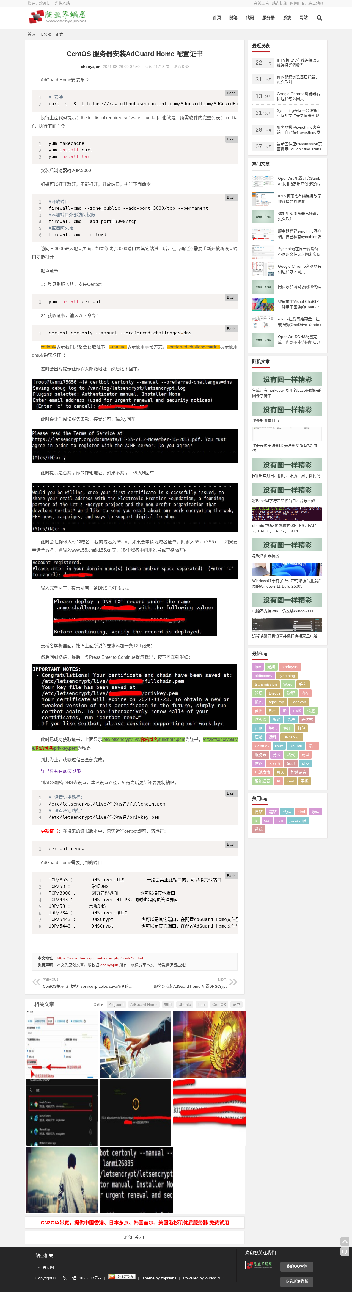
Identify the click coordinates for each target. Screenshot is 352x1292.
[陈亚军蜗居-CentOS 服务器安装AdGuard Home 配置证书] (58, 21)
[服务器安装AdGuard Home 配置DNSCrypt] (208, 1105)
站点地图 (316, 3)
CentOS (219, 1004)
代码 (250, 17)
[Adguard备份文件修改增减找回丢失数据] (61, 1105)
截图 (259, 711)
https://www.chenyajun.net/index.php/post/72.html (100, 958)
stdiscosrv (263, 675)
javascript (298, 820)
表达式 (307, 719)
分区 (276, 754)
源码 (315, 811)
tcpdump (276, 702)
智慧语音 (298, 772)
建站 (273, 811)
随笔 (233, 17)
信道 (311, 711)
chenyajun (91, 66)
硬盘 (305, 754)
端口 (168, 1004)
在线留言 (261, 3)
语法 (291, 719)
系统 (287, 17)
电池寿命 (262, 772)
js (256, 820)
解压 (287, 728)
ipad (290, 781)
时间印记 (298, 3)
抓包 (259, 702)
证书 (236, 1004)
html (301, 811)
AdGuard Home (144, 1004)
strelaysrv (290, 667)
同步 (305, 763)
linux (202, 1004)
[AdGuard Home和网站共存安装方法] (208, 1037)
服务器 (268, 17)
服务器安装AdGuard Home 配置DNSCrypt (190, 983)
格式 (291, 754)
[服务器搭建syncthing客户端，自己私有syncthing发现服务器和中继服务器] (61, 1037)
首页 (217, 17)
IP (285, 711)
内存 (305, 693)
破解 (291, 693)
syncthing (287, 675)
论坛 (259, 693)
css (267, 820)
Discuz (274, 693)
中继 (297, 711)
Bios (272, 711)
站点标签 (279, 3)
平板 (305, 781)
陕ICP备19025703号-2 (82, 1278)
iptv (258, 667)
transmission (266, 684)
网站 (303, 17)
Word (288, 684)
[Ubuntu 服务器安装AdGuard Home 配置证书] (135, 1173)
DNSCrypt (292, 737)
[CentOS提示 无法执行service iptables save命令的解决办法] (61, 1173)
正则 (259, 728)
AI (278, 781)
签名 (303, 684)
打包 (301, 728)
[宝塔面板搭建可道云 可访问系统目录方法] (135, 1037)
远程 (273, 737)
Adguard (116, 1004)
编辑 (276, 719)
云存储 (274, 763)
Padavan (298, 702)
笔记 (291, 763)
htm (279, 820)
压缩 (259, 737)
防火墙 (260, 719)
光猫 (271, 667)
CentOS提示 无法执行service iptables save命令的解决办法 (93, 983)
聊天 (280, 772)
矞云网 (48, 1267)
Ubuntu (184, 1004)
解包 (273, 728)
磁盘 (259, 763)
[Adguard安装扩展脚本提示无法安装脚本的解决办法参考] (135, 1105)
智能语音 (262, 781)
